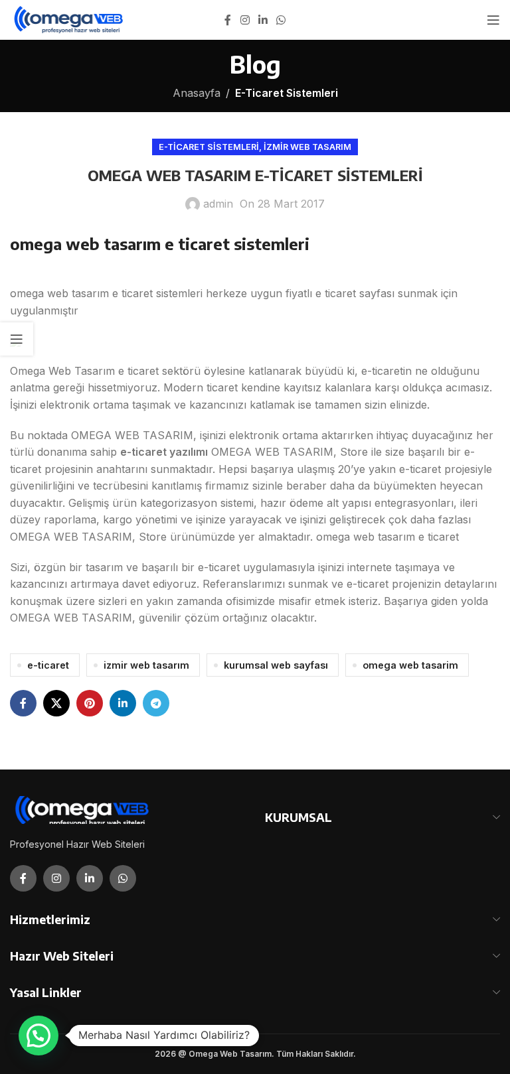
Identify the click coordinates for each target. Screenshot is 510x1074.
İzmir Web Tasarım (307, 147)
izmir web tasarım (146, 665)
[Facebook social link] (228, 20)
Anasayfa (196, 93)
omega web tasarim (410, 665)
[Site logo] (69, 18)
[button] (38, 1035)
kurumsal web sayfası (276, 665)
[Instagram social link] (245, 20)
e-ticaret (48, 665)
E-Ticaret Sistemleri (286, 93)
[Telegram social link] (156, 703)
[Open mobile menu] (493, 20)
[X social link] (56, 703)
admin (218, 203)
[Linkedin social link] (263, 20)
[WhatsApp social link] (281, 20)
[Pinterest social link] (89, 703)
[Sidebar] (16, 339)
